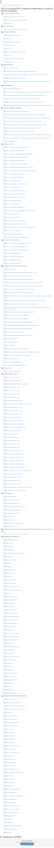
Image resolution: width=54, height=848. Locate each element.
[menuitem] (1, 3)
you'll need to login (33, 842)
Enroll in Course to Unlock (27, 844)
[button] (1, 1)
